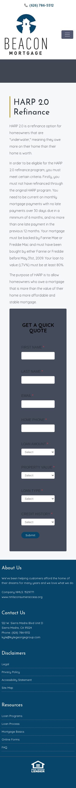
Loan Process (10, 723)
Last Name (32, 371)
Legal (5, 664)
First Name (32, 347)
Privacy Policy (11, 672)
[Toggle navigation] (67, 34)
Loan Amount (34, 444)
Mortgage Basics (13, 731)
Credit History (36, 514)
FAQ (4, 747)
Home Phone (34, 420)
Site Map (7, 687)
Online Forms (10, 739)
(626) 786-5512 (41, 5)
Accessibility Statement (17, 680)
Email (27, 395)
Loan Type (32, 491)
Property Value (37, 467)
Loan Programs (12, 716)
